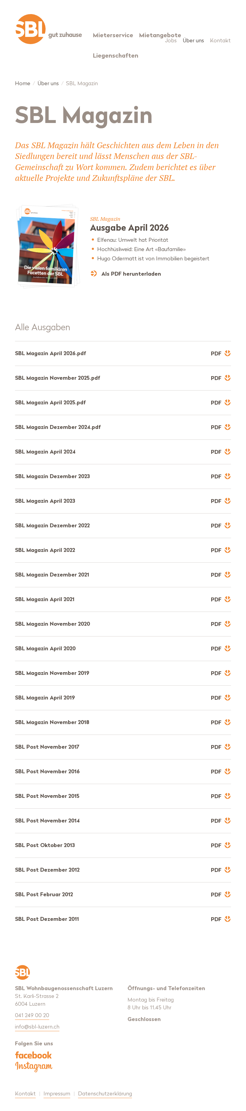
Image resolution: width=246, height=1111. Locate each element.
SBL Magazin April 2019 (45, 697)
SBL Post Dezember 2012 (47, 870)
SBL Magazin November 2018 (52, 722)
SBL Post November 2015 (47, 796)
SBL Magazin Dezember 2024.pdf (58, 427)
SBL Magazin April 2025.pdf (50, 402)
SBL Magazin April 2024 (45, 452)
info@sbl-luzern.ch (37, 1027)
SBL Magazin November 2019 (52, 673)
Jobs (171, 40)
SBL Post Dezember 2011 (47, 919)
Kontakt (220, 40)
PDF (216, 353)
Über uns (193, 40)
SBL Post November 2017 (47, 747)
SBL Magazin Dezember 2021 (52, 574)
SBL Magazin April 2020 (45, 648)
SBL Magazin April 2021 (44, 599)
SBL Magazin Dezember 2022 (52, 525)
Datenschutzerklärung (105, 1093)
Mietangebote (160, 35)
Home (22, 83)
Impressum (57, 1093)
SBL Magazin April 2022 (45, 550)
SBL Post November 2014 (47, 820)
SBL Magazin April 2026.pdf (50, 353)
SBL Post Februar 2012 (44, 894)
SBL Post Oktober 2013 (45, 845)
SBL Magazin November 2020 (52, 624)
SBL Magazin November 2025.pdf (57, 378)
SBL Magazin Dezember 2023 (52, 476)
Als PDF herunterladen (130, 274)
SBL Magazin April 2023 (45, 501)
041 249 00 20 (32, 1015)
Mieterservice (113, 35)
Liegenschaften (115, 55)
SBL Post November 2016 (47, 771)
